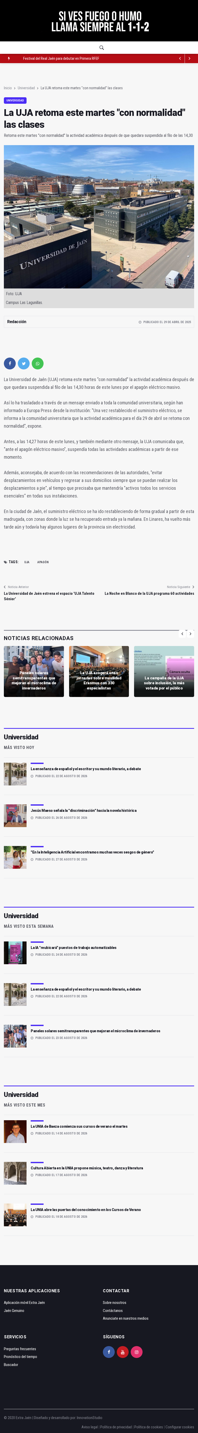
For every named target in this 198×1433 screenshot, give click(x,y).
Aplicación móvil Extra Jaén (24, 1302)
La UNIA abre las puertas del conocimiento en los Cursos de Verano (86, 1210)
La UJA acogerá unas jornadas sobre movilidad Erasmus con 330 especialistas (99, 680)
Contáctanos (113, 1310)
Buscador (11, 1364)
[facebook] (10, 363)
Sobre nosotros (114, 1302)
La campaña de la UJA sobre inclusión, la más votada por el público (164, 683)
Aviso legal (89, 1427)
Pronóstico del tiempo (20, 1356)
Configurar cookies (180, 1427)
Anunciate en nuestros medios (125, 1318)
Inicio (8, 88)
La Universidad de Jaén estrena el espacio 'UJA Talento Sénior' (49, 596)
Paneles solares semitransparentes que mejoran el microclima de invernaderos (34, 680)
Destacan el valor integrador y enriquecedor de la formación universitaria (76, 58)
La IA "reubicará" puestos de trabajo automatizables (74, 948)
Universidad (26, 88)
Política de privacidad (116, 1427)
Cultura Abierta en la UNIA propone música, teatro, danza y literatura (87, 1168)
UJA (26, 562)
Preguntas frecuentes (20, 1349)
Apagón (43, 562)
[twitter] (24, 363)
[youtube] (123, 1352)
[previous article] (189, 58)
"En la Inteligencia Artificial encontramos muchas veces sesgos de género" (92, 852)
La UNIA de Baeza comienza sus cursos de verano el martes (79, 1126)
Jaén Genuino (14, 1310)
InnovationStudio (89, 1417)
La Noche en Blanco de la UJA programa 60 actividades (149, 593)
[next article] (180, 58)
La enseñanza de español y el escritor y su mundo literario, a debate (86, 769)
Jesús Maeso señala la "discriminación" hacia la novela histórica (83, 810)
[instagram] (137, 1352)
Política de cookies (148, 1427)
